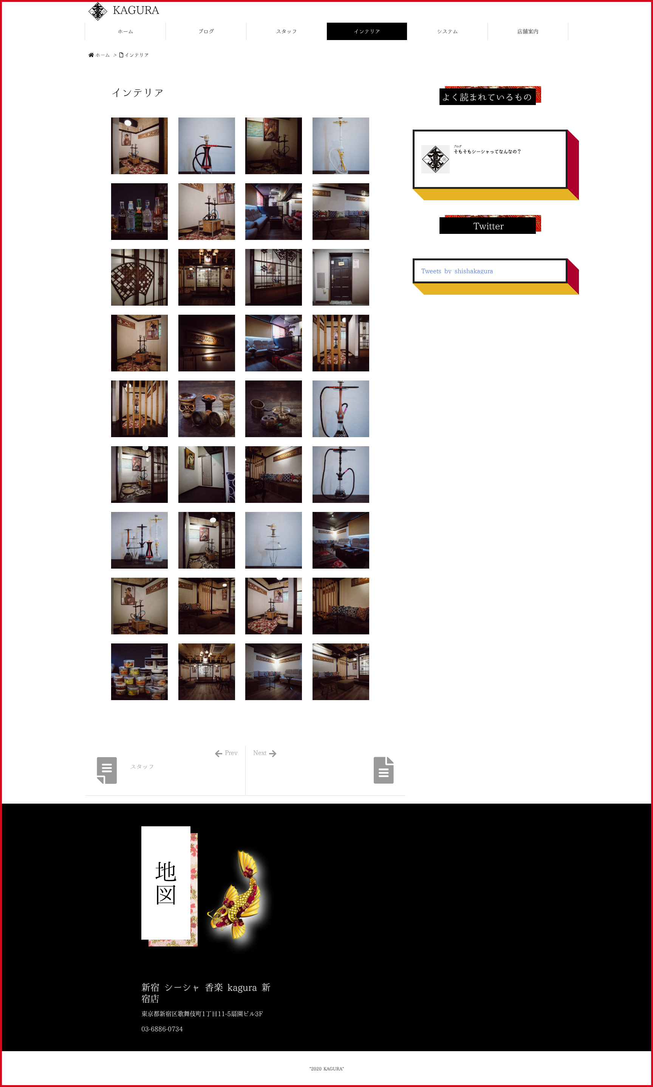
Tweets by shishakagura (457, 271)
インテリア (136, 55)
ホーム (102, 55)
